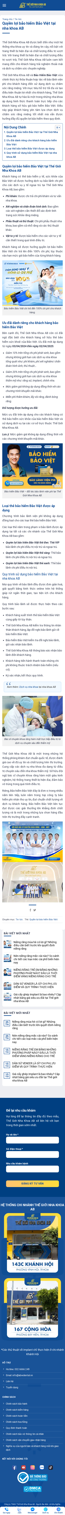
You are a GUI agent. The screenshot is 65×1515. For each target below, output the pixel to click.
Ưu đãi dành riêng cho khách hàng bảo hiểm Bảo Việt (31, 142)
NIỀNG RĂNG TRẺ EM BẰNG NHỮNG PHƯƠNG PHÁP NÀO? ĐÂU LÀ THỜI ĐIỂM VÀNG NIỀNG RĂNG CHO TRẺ (36, 973)
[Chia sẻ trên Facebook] (30, 910)
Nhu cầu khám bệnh (17, 1163)
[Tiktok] (50, 1467)
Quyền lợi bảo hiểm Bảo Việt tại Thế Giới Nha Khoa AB (32, 134)
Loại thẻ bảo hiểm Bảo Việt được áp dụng (30, 148)
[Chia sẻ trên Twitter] (34, 910)
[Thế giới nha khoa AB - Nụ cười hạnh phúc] (32, 5)
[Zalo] (41, 1467)
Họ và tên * (12, 1134)
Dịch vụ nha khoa (28, 686)
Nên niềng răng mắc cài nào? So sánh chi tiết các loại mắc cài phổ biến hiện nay (36, 959)
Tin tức (18, 19)
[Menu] (4, 5)
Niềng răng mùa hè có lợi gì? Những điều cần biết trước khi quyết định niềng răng (35, 945)
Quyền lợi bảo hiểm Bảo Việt (43, 919)
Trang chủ (7, 19)
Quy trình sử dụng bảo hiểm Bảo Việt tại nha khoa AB (31, 154)
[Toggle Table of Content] (56, 127)
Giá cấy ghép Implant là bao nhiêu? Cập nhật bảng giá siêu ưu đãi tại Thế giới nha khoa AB (37, 998)
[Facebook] (14, 1467)
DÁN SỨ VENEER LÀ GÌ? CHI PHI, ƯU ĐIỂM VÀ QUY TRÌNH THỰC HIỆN (35, 985)
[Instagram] (32, 1467)
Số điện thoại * (14, 1149)
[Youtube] (23, 1467)
